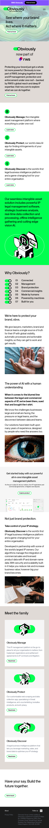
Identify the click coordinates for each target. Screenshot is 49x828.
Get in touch (10, 795)
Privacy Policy (9, 815)
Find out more (30, 3)
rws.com (24, 86)
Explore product (24, 493)
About (7, 811)
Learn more (10, 130)
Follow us (35, 811)
